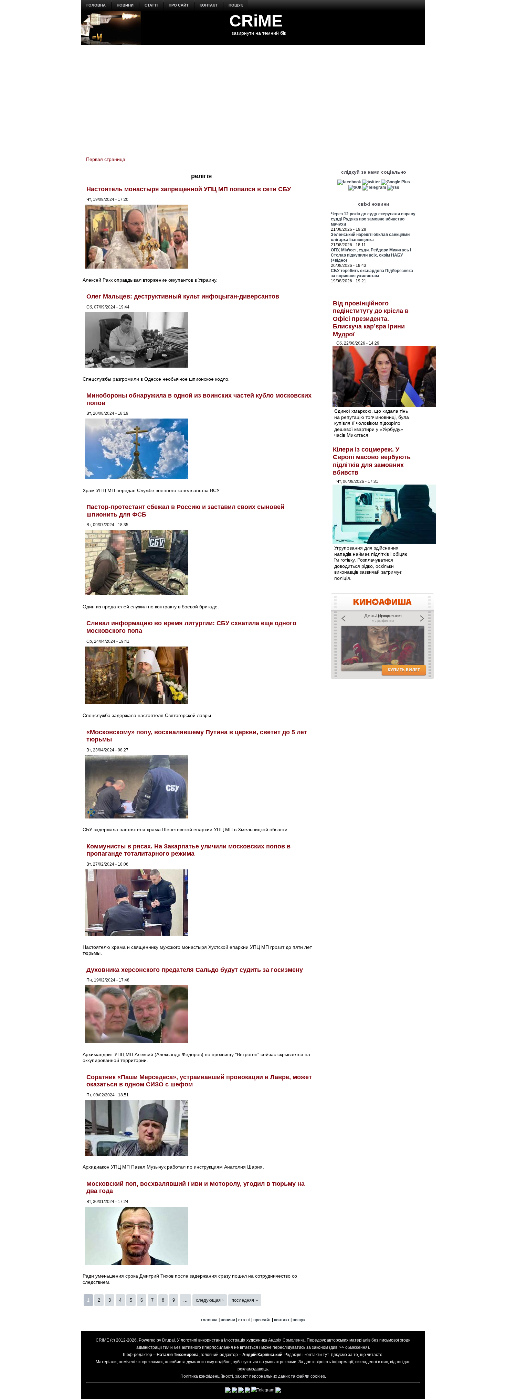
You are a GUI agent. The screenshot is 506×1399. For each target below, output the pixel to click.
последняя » (245, 1300)
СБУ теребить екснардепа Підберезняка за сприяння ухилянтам (372, 273)
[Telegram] (374, 187)
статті (151, 5)
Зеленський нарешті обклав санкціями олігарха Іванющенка (370, 237)
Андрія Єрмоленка (286, 1340)
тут (326, 1354)
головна (96, 5)
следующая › (209, 1300)
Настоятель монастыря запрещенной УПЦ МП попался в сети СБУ (188, 189)
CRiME (256, 21)
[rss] (393, 187)
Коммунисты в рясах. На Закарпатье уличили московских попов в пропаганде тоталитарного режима (188, 850)
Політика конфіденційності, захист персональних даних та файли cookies (252, 1376)
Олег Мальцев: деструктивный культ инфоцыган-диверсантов (182, 296)
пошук (236, 5)
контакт (209, 5)
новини (125, 5)
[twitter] (371, 182)
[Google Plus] (395, 182)
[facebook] (349, 182)
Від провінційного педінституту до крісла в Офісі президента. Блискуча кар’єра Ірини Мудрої (371, 319)
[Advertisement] (253, 96)
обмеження (356, 1347)
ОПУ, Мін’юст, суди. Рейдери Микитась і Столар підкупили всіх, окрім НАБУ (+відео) (371, 255)
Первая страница (105, 159)
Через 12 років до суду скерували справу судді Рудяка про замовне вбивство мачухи (373, 219)
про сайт (179, 5)
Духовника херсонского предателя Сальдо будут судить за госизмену (194, 969)
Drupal (168, 1340)
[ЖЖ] (354, 187)
